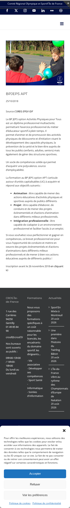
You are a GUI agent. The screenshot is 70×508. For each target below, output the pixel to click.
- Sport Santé (34, 380)
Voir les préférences (35, 495)
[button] (64, 431)
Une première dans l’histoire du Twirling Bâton (56, 342)
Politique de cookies (20, 503)
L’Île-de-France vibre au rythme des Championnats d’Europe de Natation (56, 384)
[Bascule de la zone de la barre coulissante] (66, 4)
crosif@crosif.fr (14, 337)
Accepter (35, 473)
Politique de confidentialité (46, 503)
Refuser (35, 484)
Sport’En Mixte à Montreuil (56, 311)
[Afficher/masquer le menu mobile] (62, 24)
